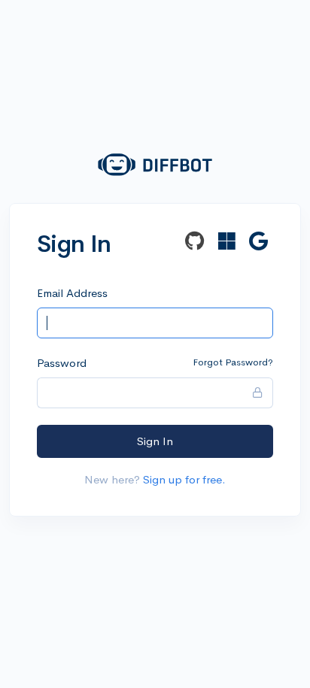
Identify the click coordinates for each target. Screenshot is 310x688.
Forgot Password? (233, 362)
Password (62, 363)
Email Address (72, 293)
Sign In (155, 441)
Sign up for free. (184, 479)
